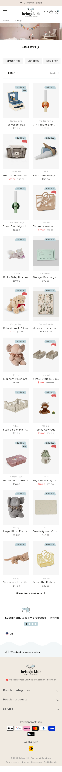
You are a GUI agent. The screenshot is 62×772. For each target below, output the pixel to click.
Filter (11, 73)
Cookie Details (50, 762)
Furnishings (12, 60)
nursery (17, 21)
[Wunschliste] (46, 12)
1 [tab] (26, 624)
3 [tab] (32, 624)
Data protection (13, 762)
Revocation (36, 762)
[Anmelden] (51, 12)
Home (6, 21)
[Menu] (4, 12)
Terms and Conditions (41, 758)
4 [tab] (35, 624)
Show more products (29, 593)
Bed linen (52, 60)
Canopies (33, 60)
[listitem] (31, 3)
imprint (25, 762)
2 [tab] (29, 624)
